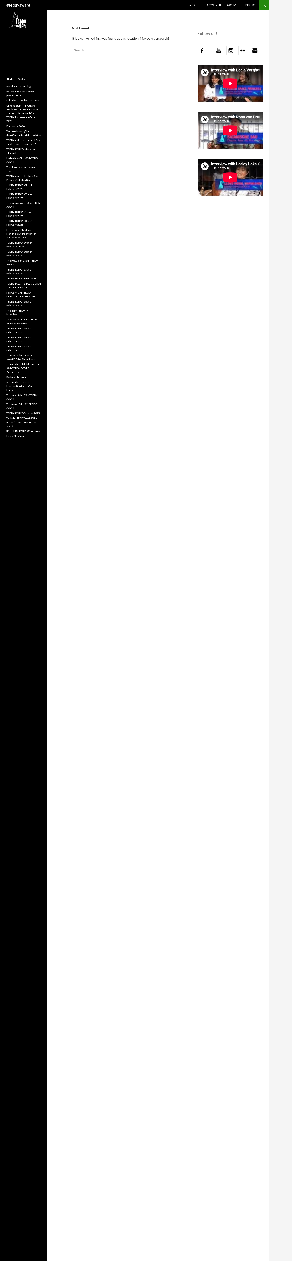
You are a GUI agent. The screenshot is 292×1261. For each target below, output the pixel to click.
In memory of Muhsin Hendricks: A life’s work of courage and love (21, 233)
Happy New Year (15, 436)
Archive (232, 5)
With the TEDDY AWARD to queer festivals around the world (21, 422)
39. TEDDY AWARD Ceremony (23, 431)
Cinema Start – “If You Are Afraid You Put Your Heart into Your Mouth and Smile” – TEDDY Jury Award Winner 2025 (23, 113)
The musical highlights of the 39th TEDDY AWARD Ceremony (22, 368)
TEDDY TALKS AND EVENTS (22, 278)
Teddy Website (212, 5)
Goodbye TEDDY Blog (18, 86)
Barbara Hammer (16, 377)
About (193, 5)
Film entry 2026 (15, 126)
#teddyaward (18, 5)
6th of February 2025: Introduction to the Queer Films (21, 386)
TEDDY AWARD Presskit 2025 (23, 413)
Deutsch (250, 5)
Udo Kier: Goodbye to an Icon (23, 100)
